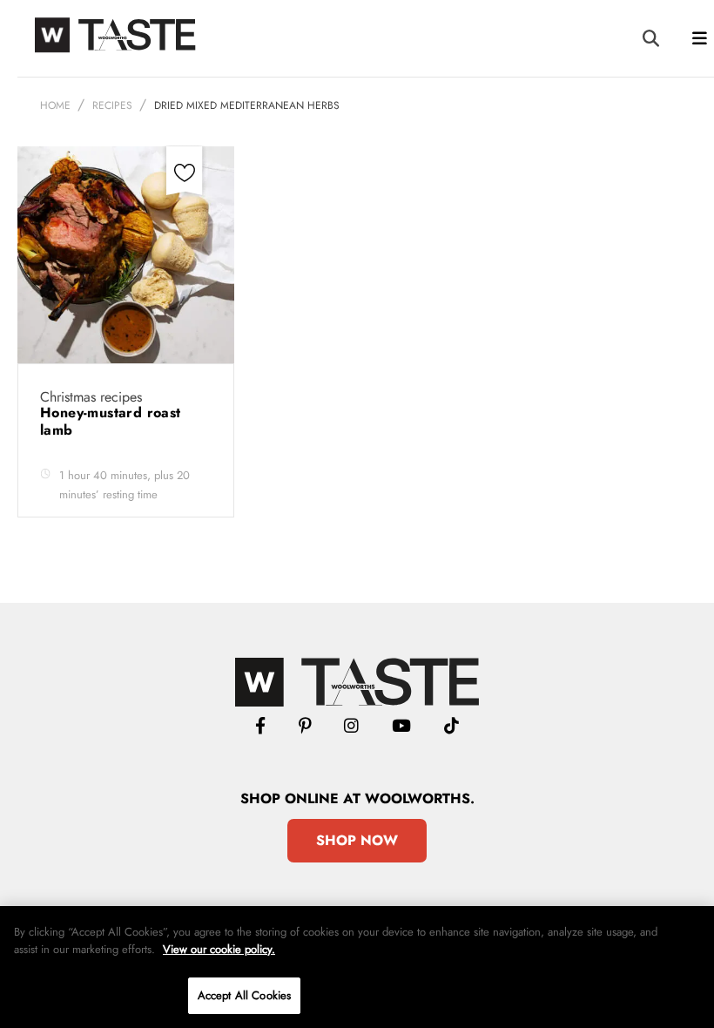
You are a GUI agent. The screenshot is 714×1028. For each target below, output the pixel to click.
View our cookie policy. (219, 949)
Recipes (112, 105)
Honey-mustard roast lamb (110, 421)
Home (55, 105)
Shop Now (357, 840)
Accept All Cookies (244, 995)
